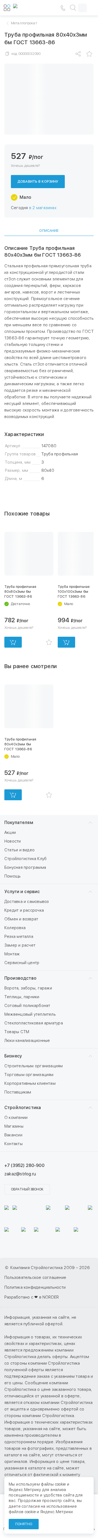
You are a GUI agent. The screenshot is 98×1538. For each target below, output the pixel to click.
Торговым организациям (29, 1074)
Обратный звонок (27, 1189)
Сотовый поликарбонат (27, 1005)
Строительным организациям (33, 1065)
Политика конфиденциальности (35, 1287)
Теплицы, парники (21, 996)
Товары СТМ (16, 1031)
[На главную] (29, 8)
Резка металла (18, 936)
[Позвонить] (63, 8)
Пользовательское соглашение (35, 1277)
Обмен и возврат (21, 919)
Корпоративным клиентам (30, 1083)
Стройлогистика (22, 1107)
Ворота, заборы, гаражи (28, 988)
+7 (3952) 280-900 (24, 1165)
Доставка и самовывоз (26, 901)
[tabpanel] (49, 363)
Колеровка (15, 927)
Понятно (23, 1524)
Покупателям (18, 822)
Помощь (12, 876)
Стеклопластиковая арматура (33, 1023)
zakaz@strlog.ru (20, 1174)
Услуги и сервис (22, 891)
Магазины (13, 1126)
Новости (12, 841)
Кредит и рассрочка (24, 910)
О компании (15, 1117)
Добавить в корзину (37, 181)
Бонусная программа (25, 867)
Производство (20, 978)
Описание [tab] (49, 231)
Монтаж (12, 954)
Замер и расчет (19, 945)
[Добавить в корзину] (13, 642)
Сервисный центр (21, 962)
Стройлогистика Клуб (25, 858)
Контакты (13, 1143)
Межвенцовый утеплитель (30, 1014)
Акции (10, 832)
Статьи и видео (19, 849)
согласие (31, 1506)
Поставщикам (17, 1092)
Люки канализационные (27, 1040)
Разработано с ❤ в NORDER (31, 1297)
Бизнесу (13, 1056)
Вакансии (13, 1135)
